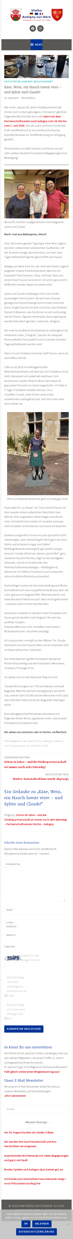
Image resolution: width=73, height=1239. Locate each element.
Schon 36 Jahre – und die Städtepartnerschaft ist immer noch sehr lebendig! (35, 762)
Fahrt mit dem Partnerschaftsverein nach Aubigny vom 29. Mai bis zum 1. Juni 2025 (35, 121)
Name (10, 909)
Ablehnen (42, 1223)
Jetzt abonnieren (15, 1095)
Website (11, 935)
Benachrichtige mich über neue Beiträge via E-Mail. (16, 1011)
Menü (39, 44)
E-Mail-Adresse (12, 924)
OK (26, 1223)
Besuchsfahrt (43, 81)
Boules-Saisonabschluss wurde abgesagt (41, 777)
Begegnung (18, 745)
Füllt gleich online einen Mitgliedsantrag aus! (32, 1071)
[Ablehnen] (68, 1224)
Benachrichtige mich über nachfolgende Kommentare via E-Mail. (16, 986)
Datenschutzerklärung (36, 1231)
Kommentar (13, 866)
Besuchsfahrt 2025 (37, 745)
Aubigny (27, 81)
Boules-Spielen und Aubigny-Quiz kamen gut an (33, 1169)
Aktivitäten (12, 81)
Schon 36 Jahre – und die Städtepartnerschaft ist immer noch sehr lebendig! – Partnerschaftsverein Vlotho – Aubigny (35, 819)
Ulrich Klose (28, 98)
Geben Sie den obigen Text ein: (31, 958)
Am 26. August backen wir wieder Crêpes (29, 1132)
